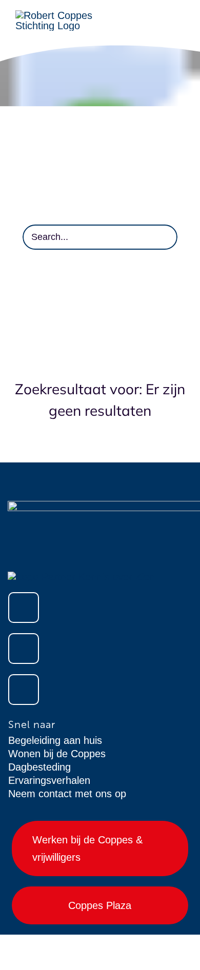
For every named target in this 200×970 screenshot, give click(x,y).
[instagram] (23, 648)
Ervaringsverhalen (49, 780)
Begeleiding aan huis (55, 740)
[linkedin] (23, 689)
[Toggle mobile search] (180, 26)
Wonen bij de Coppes (57, 753)
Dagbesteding (39, 767)
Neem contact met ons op (67, 793)
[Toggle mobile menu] (180, 15)
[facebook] (23, 607)
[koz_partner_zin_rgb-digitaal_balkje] (81, 576)
